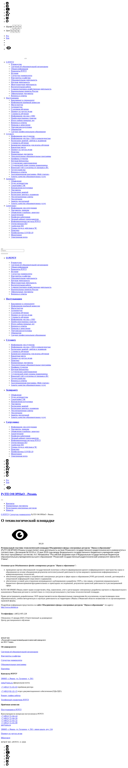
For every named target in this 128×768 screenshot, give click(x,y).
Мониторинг (16, 235)
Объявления (16, 181)
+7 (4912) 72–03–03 (9, 687)
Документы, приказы (20, 210)
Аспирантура (16, 107)
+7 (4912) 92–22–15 (9, 691)
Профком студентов (19, 158)
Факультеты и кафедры (21, 78)
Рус (7, 36)
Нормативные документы (22, 154)
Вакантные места (18, 147)
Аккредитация (17, 215)
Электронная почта (19, 237)
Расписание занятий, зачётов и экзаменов (28, 141)
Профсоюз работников (20, 217)
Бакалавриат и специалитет (22, 100)
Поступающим (12, 98)
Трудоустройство (18, 170)
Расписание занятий (19, 192)
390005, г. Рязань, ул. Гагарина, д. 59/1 (17, 678)
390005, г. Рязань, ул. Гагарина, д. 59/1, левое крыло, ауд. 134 (27, 729)
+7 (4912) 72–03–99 (9, 723)
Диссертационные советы (22, 197)
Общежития (16, 129)
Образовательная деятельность (24, 80)
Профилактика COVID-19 (22, 233)
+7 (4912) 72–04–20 (9, 718)
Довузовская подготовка (21, 127)
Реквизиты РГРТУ (19, 71)
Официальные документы (22, 93)
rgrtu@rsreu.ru (7, 683)
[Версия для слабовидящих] (8, 49)
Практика (15, 152)
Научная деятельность (20, 82)
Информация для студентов (22, 136)
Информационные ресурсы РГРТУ (26, 221)
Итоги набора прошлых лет (22, 120)
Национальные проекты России (24, 91)
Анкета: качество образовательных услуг (28, 176)
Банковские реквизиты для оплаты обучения (30, 145)
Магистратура (17, 105)
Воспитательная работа (21, 87)
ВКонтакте (5, 738)
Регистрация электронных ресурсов (21, 508)
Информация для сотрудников (24, 208)
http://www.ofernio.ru (9, 607)
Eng (7, 38)
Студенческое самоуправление (24, 163)
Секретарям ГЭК (18, 185)
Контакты (10, 503)
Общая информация (19, 69)
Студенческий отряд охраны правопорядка (29, 165)
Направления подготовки (22, 188)
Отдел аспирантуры (19, 183)
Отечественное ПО (19, 224)
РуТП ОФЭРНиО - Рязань (19, 494)
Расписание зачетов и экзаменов (25, 194)
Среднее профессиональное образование (28, 132)
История (14, 73)
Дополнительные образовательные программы (31, 156)
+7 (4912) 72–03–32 (9, 720)
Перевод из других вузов (21, 111)
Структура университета (21, 75)
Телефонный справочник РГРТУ (15, 700)
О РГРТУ (10, 62)
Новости (9, 510)
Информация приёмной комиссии (25, 102)
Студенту (10, 134)
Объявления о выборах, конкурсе (25, 212)
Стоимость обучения (20, 114)
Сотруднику (11, 206)
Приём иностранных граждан (23, 118)
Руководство (16, 64)
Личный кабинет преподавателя (24, 219)
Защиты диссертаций (20, 201)
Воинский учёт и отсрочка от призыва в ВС (30, 167)
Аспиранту (11, 179)
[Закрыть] (2, 248)
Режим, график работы (10, 695)
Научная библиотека (19, 161)
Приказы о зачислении (20, 125)
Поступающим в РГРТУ (11, 710)
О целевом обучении (20, 109)
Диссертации (16, 199)
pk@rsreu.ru (6, 725)
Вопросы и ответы (19, 96)
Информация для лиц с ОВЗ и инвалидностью (31, 138)
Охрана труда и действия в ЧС (24, 228)
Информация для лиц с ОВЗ (23, 116)
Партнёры (5, 669)
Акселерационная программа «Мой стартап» (30, 174)
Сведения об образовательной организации (29, 66)
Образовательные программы (13, 664)
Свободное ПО (17, 226)
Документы (16, 190)
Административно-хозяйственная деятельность (31, 89)
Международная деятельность (23, 84)
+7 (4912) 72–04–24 (9, 716)
